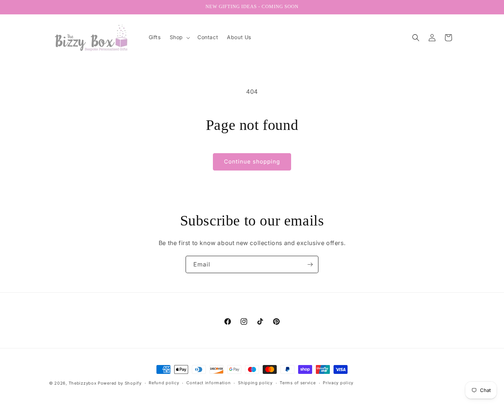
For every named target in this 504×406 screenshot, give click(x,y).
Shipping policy (255, 382)
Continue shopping (252, 161)
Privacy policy (338, 382)
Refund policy (164, 382)
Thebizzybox (83, 383)
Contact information (208, 382)
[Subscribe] (310, 264)
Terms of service (297, 382)
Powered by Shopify (120, 383)
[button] (179, 37)
